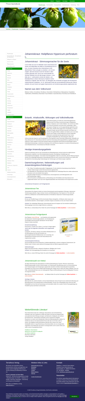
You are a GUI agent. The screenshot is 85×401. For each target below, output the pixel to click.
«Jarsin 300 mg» (35, 217)
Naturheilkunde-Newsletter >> (71, 383)
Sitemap (33, 373)
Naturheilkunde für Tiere (37, 365)
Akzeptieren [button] (74, 396)
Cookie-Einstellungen (36, 376)
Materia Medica (34, 372)
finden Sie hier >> (10, 385)
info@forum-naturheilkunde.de (67, 372)
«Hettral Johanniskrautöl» (37, 274)
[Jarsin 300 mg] (68, 225)
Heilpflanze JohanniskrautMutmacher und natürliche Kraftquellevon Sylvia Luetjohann (33, 331)
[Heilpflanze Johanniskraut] (73, 320)
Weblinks (33, 368)
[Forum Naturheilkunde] (17, 5)
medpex (68, 236)
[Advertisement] (42, 41)
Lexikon (33, 370)
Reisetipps (33, 367)
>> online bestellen (71, 207)
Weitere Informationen (16, 397)
